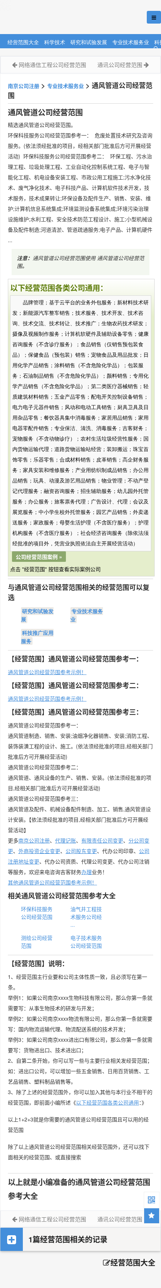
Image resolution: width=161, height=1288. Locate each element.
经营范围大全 (23, 42)
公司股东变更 (81, 851)
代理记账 (65, 840)
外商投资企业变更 (39, 851)
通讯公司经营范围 (119, 64)
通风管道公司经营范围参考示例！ (47, 672)
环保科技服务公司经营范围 (36, 912)
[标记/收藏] (151, 1215)
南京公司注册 (23, 85)
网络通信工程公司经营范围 (52, 64)
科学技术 (54, 42)
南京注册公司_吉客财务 (55, 17)
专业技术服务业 (130, 42)
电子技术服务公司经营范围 (86, 941)
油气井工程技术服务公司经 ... (86, 916)
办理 (86, 872)
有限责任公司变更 (102, 840)
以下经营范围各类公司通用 (107, 1102)
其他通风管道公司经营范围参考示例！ (52, 882)
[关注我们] (151, 1199)
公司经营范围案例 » (39, 556)
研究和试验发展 (88, 42)
